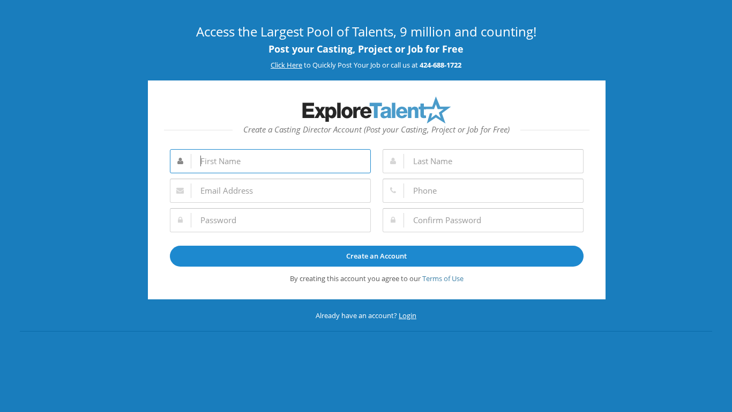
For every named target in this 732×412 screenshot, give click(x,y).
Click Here (286, 65)
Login (407, 315)
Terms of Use (443, 278)
